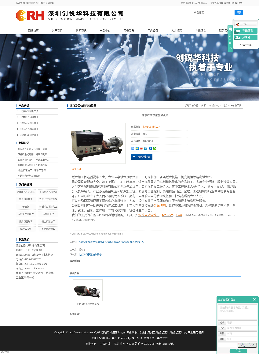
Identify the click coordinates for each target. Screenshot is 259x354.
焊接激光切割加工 (26, 192)
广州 (140, 343)
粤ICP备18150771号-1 (104, 338)
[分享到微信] (154, 148)
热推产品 (91, 343)
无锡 (159, 343)
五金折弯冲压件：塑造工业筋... (33, 160)
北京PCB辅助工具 (29, 111)
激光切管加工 (26, 221)
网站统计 (4, 352)
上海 (128, 343)
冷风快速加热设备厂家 (132, 242)
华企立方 (162, 338)
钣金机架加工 (48, 221)
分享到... (247, 37)
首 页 (203, 105)
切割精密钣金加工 (48, 206)
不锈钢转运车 (48, 229)
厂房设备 (153, 30)
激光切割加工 (26, 199)
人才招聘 (176, 30)
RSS (234, 3)
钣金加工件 (48, 214)
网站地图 (225, 3)
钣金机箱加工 (147, 332)
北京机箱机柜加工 (29, 135)
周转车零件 (25, 229)
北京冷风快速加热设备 (90, 254)
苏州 (122, 343)
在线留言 (200, 30)
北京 (152, 343)
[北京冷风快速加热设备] (88, 290)
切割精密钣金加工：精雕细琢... (33, 165)
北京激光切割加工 (29, 117)
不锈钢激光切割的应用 (29, 176)
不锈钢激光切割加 (48, 192)
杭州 (165, 343)
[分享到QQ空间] (137, 148)
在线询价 (141, 157)
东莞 (134, 343)
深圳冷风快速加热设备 (109, 242)
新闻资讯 (81, 30)
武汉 (146, 343)
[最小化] (254, 300)
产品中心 (105, 30)
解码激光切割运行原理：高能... (33, 149)
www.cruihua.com (34, 268)
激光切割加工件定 (48, 199)
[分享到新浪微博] (141, 148)
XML (241, 3)
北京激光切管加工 (29, 129)
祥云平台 (137, 338)
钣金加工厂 (163, 332)
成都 (171, 343)
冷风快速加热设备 (88, 242)
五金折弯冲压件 (26, 214)
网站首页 (33, 30)
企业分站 (215, 3)
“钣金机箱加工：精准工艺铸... (32, 170)
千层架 (25, 206)
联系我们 (224, 30)
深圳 (116, 343)
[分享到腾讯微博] (146, 148)
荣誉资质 (129, 30)
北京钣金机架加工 (29, 123)
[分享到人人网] (150, 148)
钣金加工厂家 (178, 332)
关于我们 (57, 30)
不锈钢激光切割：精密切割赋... (33, 154)
